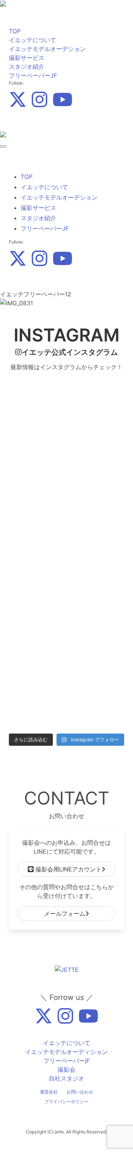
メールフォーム (64, 913)
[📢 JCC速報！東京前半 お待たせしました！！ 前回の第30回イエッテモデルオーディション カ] (96, 677)
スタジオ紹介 (26, 66)
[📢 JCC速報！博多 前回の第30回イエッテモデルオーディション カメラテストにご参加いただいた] (37, 607)
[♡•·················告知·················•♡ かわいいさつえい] (96, 502)
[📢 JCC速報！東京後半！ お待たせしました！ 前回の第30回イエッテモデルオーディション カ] (37, 677)
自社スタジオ (66, 1078)
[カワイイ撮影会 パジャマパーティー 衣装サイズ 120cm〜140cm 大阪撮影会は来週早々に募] (96, 537)
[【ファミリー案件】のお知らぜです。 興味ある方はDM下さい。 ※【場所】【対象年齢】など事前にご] (96, 711)
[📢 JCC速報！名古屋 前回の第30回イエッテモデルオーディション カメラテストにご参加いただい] (37, 641)
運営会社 (49, 1092)
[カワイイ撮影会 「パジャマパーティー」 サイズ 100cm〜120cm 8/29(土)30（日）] (96, 572)
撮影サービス (26, 57)
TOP (15, 31)
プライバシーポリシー (66, 1101)
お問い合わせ (79, 1092)
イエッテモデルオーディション (66, 1051)
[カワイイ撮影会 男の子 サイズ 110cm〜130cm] (37, 572)
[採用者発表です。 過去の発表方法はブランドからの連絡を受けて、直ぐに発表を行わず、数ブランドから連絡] (37, 467)
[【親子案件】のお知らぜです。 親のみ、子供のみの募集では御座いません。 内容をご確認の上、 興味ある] (96, 432)
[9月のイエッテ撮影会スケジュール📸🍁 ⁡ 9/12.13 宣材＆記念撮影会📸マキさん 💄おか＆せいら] (96, 397)
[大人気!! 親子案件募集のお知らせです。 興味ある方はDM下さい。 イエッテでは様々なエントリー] (37, 397)
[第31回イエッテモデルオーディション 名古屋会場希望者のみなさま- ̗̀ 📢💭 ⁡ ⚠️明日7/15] (37, 711)
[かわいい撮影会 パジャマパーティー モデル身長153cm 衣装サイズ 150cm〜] (37, 537)
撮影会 (66, 1069)
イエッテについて (32, 40)
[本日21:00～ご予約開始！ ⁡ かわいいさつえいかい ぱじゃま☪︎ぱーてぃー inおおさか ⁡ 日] (96, 467)
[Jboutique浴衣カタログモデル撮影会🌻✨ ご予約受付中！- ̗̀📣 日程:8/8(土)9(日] (96, 607)
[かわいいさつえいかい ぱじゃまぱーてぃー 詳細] (37, 502)
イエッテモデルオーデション (47, 48)
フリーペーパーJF (33, 75)
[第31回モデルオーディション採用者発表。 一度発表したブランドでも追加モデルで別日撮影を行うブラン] (37, 432)
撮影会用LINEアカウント (68, 869)
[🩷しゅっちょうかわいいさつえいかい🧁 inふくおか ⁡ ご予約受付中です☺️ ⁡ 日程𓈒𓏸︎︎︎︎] (96, 641)
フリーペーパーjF (67, 1060)
